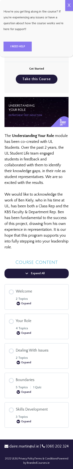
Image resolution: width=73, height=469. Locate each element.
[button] (18, 46)
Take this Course (36, 79)
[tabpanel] (36, 173)
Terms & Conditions (45, 458)
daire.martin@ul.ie (24, 446)
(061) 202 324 (57, 446)
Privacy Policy (26, 458)
